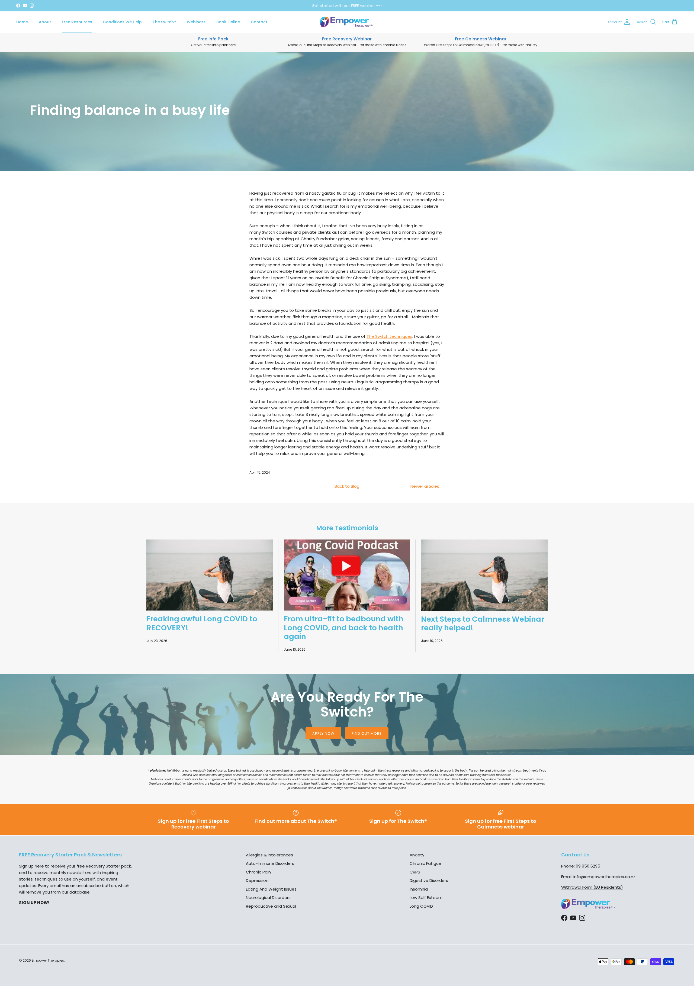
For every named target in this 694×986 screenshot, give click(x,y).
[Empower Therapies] (347, 22)
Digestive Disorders (429, 880)
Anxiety (417, 855)
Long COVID (421, 906)
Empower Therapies (48, 960)
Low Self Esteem (426, 897)
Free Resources (77, 22)
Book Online (228, 22)
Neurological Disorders (268, 897)
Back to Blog (347, 486)
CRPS (415, 872)
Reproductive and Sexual (271, 906)
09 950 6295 (588, 866)
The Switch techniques (389, 336)
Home (22, 22)
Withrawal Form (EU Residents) (592, 887)
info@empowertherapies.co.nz (604, 876)
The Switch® (164, 22)
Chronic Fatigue (425, 863)
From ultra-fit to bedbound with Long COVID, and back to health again (343, 628)
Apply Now (323, 733)
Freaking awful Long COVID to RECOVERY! (201, 623)
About (45, 22)
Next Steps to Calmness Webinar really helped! (482, 623)
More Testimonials (347, 527)
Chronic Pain (258, 872)
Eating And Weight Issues (271, 889)
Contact (259, 22)
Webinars (196, 22)
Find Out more (367, 733)
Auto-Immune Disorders (270, 863)
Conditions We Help (122, 22)
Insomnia (419, 889)
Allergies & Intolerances (269, 855)
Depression (257, 880)
